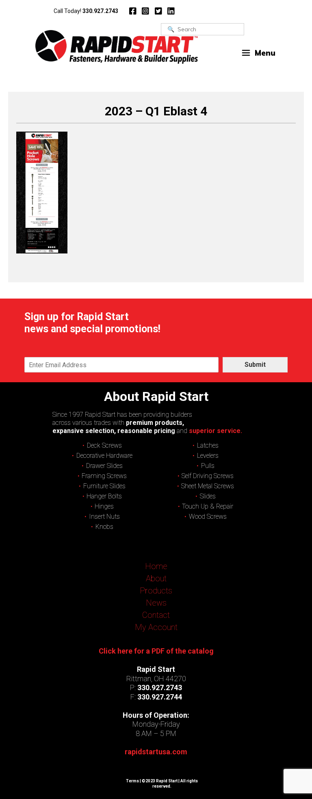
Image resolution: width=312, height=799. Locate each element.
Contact (156, 615)
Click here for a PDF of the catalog (156, 651)
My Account (156, 627)
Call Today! (86, 11)
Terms (132, 781)
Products (156, 590)
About (156, 578)
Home (156, 566)
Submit (255, 364)
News (156, 603)
